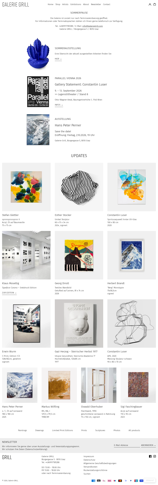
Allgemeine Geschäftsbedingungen (100, 463)
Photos (117, 430)
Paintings (22, 430)
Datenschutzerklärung (36, 449)
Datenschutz (89, 460)
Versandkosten (90, 467)
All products (134, 430)
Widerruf (150, 480)
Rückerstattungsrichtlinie (95, 470)
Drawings (39, 430)
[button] (154, 4)
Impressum (89, 456)
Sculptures (100, 430)
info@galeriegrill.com (92, 26)
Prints (84, 430)
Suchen (87, 474)
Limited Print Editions (62, 430)
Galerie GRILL (13, 481)
